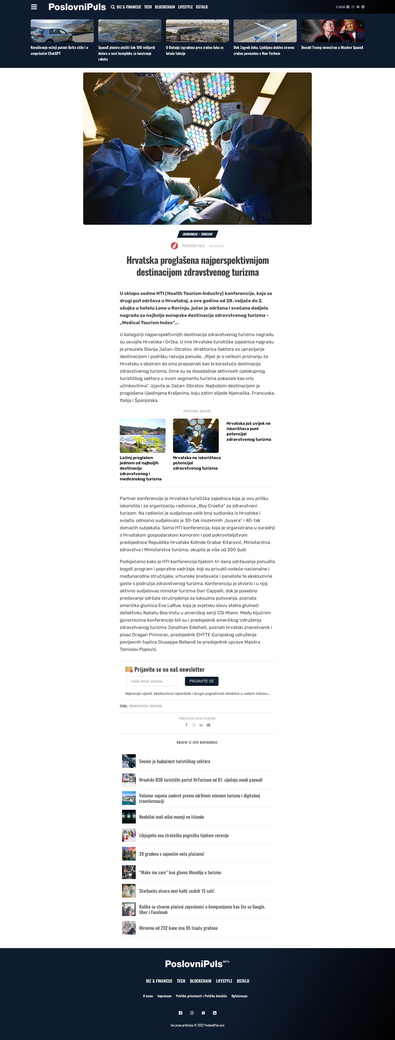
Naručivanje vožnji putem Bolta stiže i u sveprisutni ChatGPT (59, 50)
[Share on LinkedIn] (201, 725)
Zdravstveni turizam (145, 705)
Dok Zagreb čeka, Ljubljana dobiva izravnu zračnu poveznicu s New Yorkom (264, 50)
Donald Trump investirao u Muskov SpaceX (332, 47)
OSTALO (202, 7)
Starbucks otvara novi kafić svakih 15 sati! (176, 890)
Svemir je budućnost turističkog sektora (174, 761)
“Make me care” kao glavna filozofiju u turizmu (180, 872)
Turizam (206, 234)
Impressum (164, 995)
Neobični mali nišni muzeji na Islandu (171, 816)
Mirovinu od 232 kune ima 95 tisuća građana (178, 927)
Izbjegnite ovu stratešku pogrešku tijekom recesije (184, 835)
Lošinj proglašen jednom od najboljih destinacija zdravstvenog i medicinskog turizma (141, 468)
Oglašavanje (239, 995)
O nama (340, 6)
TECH (148, 7)
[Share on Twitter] (194, 725)
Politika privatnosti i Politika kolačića (201, 995)
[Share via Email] (208, 725)
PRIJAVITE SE (201, 681)
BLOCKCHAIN (165, 7)
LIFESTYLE (185, 7)
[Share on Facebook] (186, 725)
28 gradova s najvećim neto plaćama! (171, 853)
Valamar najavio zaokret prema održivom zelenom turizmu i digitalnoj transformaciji (199, 798)
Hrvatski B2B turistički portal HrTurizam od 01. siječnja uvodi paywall (200, 779)
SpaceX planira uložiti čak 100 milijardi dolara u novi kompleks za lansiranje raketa (126, 53)
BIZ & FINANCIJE (129, 7)
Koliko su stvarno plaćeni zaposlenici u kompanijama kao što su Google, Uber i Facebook (202, 909)
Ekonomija (190, 234)
